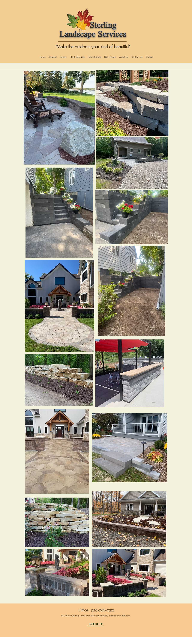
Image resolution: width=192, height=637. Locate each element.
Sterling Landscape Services (93, 30)
